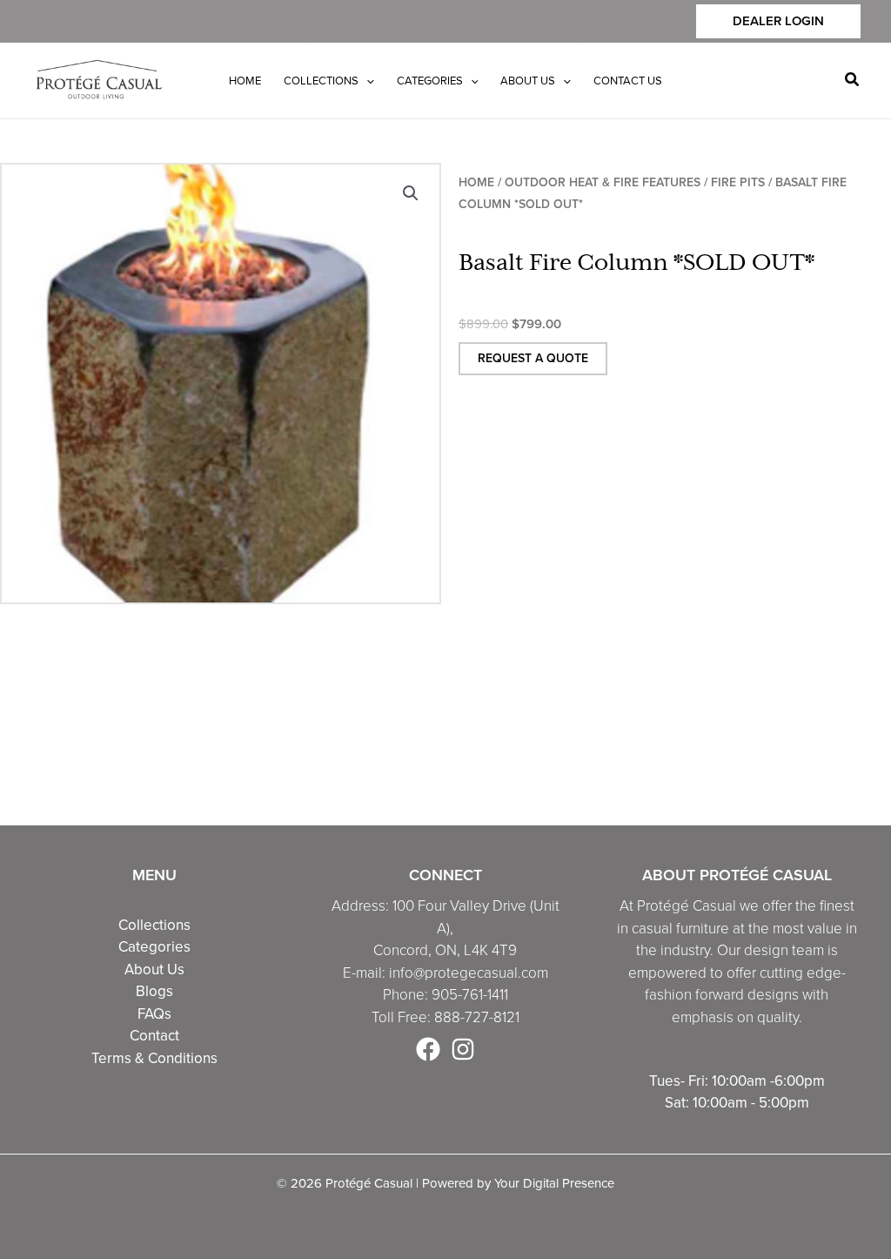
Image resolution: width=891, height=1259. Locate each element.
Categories (154, 946)
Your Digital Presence (554, 1183)
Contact (154, 1035)
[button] (778, 21)
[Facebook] (428, 1049)
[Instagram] (463, 1049)
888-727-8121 (476, 1017)
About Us (154, 969)
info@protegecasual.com (468, 973)
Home (476, 182)
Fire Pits (738, 182)
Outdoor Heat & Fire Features (602, 182)
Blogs (154, 990)
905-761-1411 (470, 995)
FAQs (154, 1013)
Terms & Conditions (154, 1057)
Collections (154, 924)
